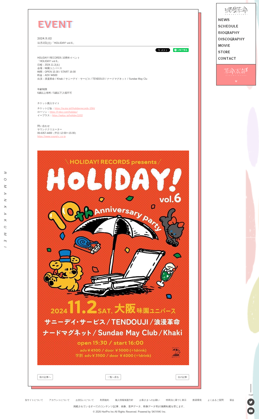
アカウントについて (59, 400)
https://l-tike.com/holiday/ (64, 112)
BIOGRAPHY (228, 33)
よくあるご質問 (216, 400)
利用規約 (104, 400)
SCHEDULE (228, 26)
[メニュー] (236, 80)
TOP (250, 394)
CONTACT (227, 58)
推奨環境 (197, 400)
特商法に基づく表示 (176, 400)
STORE (224, 52)
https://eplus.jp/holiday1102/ (67, 115)
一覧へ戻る (113, 377)
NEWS (224, 20)
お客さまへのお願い (149, 400)
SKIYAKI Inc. (158, 411)
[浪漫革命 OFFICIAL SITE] (236, 14)
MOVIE (224, 45)
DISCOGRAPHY (231, 39)
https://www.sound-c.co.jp (51, 136)
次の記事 (182, 377)
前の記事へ (45, 377)
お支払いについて (85, 400)
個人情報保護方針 (124, 400)
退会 (232, 400)
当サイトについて (34, 400)
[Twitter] (250, 402)
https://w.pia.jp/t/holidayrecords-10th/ (75, 108)
